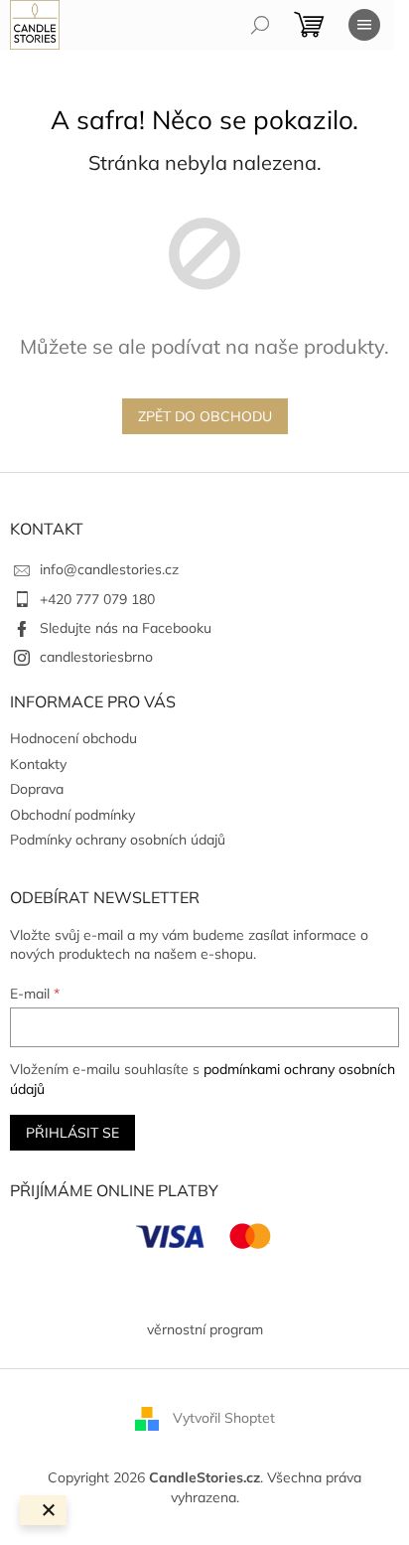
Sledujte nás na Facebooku (125, 628)
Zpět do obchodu (205, 416)
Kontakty (38, 764)
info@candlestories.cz (109, 569)
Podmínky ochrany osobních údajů (117, 840)
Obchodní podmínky (72, 815)
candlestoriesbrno (96, 657)
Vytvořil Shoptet (224, 1418)
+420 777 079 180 (97, 599)
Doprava (37, 789)
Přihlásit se (72, 1133)
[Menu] (364, 25)
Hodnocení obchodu (73, 738)
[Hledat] (260, 25)
